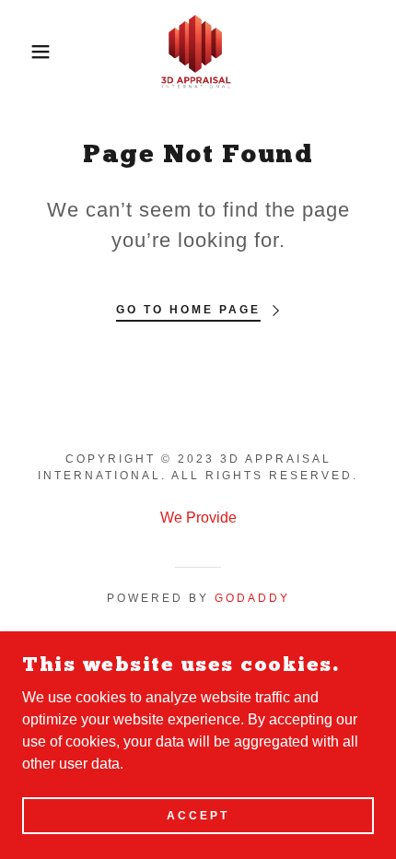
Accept (198, 814)
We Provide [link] (198, 517)
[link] (198, 51)
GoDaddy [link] (252, 598)
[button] (30, 51)
